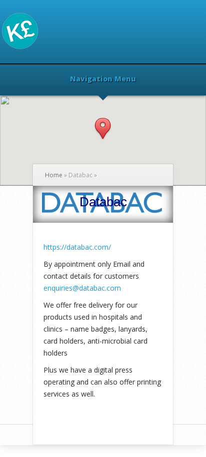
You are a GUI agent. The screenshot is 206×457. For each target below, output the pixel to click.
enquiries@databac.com (82, 288)
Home (53, 175)
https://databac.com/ (77, 247)
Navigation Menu (103, 79)
